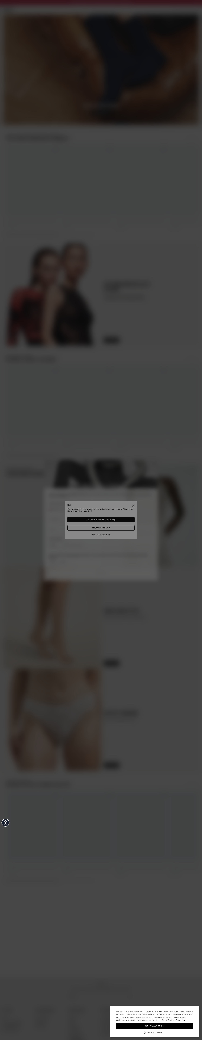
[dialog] (154, 1021)
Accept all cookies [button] (155, 1026)
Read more (180, 1020)
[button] (154, 1032)
